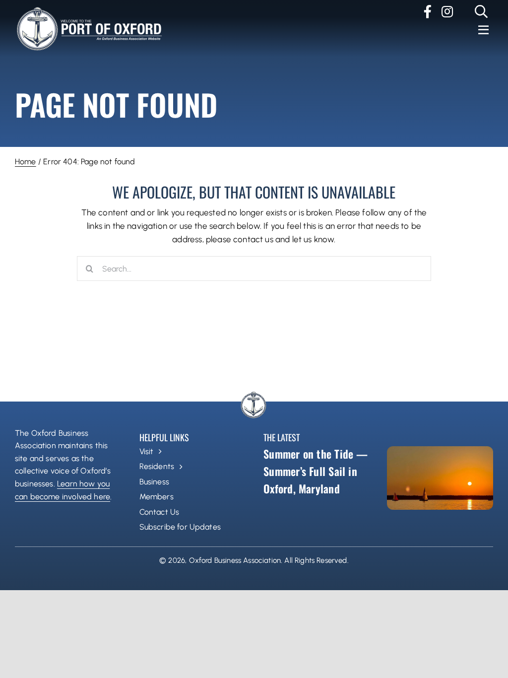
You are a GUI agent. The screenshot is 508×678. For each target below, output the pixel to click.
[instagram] (447, 11)
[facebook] (428, 11)
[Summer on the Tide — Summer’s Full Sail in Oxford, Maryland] (440, 478)
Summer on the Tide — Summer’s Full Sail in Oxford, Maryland (315, 471)
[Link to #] (481, 11)
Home (25, 161)
